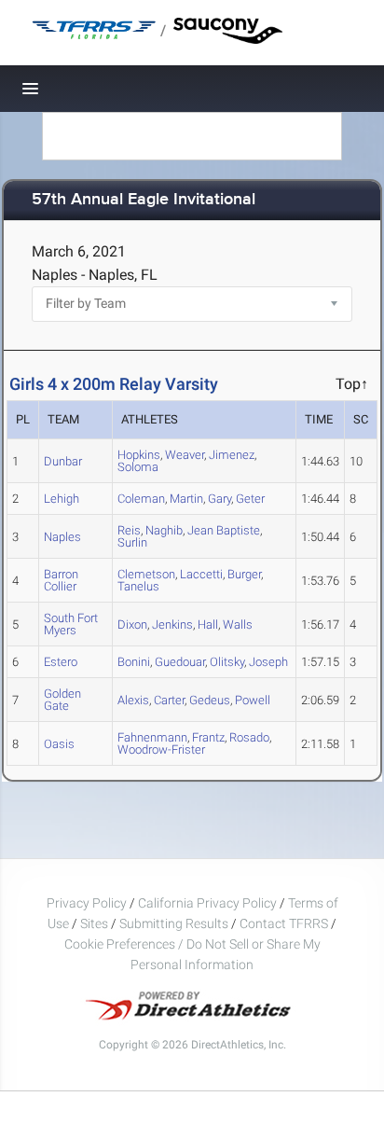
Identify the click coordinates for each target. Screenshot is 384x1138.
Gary (219, 499)
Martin (186, 499)
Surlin (132, 542)
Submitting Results (173, 923)
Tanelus (138, 586)
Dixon (132, 624)
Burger (244, 574)
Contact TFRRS (285, 923)
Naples (62, 537)
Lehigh (61, 499)
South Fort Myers (71, 624)
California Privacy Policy (207, 902)
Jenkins (172, 624)
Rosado (249, 737)
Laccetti (201, 574)
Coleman (141, 499)
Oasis (59, 744)
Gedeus (209, 700)
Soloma (137, 467)
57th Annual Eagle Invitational (143, 200)
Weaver (184, 455)
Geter (250, 499)
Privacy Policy (87, 902)
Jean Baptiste (223, 530)
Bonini (133, 662)
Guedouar (180, 662)
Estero (60, 662)
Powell (252, 700)
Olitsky (227, 662)
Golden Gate (62, 700)
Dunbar (63, 461)
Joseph (268, 662)
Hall (208, 624)
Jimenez (231, 455)
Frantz (208, 737)
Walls (238, 624)
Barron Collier (61, 580)
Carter (169, 700)
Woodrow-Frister (161, 749)
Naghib (164, 530)
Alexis (133, 700)
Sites (94, 923)
